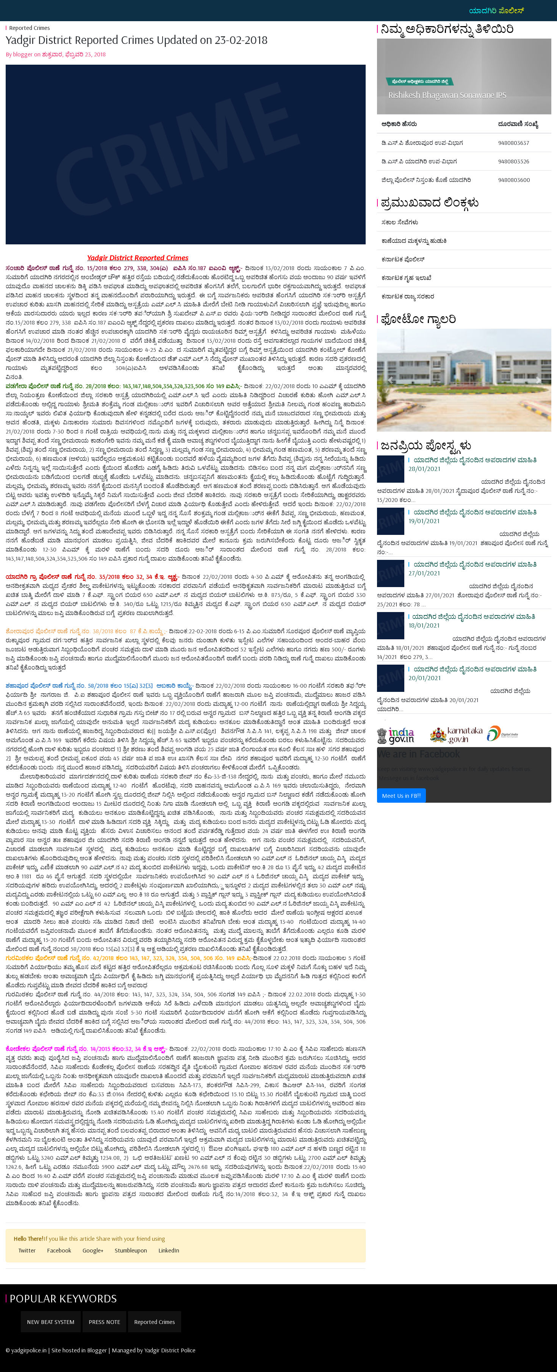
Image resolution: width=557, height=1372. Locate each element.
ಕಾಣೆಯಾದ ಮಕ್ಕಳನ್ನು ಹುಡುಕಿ (414, 240)
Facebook (59, 1250)
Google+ (93, 1250)
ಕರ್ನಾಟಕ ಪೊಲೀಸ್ (403, 259)
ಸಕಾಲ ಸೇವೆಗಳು (400, 222)
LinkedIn (168, 1250)
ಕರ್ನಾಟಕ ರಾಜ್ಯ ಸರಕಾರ (408, 296)
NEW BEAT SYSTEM (51, 1321)
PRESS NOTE (104, 1321)
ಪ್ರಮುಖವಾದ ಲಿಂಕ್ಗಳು (430, 202)
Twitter (27, 1250)
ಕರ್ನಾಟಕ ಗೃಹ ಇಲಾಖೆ (406, 277)
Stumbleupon (131, 1250)
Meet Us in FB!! (401, 795)
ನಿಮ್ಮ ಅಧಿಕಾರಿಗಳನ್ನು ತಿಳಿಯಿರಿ (447, 28)
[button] (390, 380)
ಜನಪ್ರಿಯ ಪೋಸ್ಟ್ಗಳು (426, 444)
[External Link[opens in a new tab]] (402, 732)
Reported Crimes (29, 27)
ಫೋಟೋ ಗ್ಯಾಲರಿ (418, 318)
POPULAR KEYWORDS (63, 1297)
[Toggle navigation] (16, 10)
